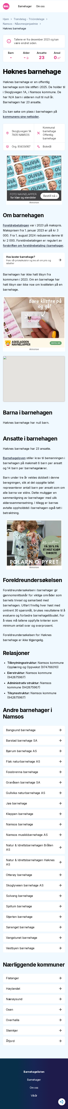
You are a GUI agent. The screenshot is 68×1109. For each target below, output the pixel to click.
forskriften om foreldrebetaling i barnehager (33, 245)
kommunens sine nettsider (21, 116)
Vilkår (34, 1095)
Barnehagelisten (34, 1071)
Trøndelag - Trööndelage (29, 19)
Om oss (40, 6)
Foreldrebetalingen (16, 225)
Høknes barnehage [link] (14, 28)
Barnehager (25, 6)
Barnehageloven (14, 458)
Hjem (6, 19)
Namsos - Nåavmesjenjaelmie (20, 23)
